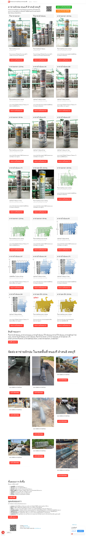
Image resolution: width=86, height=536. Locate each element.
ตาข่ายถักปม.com (37, 528)
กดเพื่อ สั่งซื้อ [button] (12, 497)
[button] (49, 8)
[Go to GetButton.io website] (3, 534)
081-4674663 (27, 527)
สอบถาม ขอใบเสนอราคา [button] (16, 60)
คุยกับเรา (30, 1)
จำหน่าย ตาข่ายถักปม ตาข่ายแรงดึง (18, 1)
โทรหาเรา (35, 1)
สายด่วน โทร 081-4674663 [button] (63, 11)
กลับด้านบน (74, 524)
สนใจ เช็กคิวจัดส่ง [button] (14, 392)
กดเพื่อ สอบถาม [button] (13, 342)
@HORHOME (25, 525)
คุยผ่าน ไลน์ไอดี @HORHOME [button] (64, 7)
